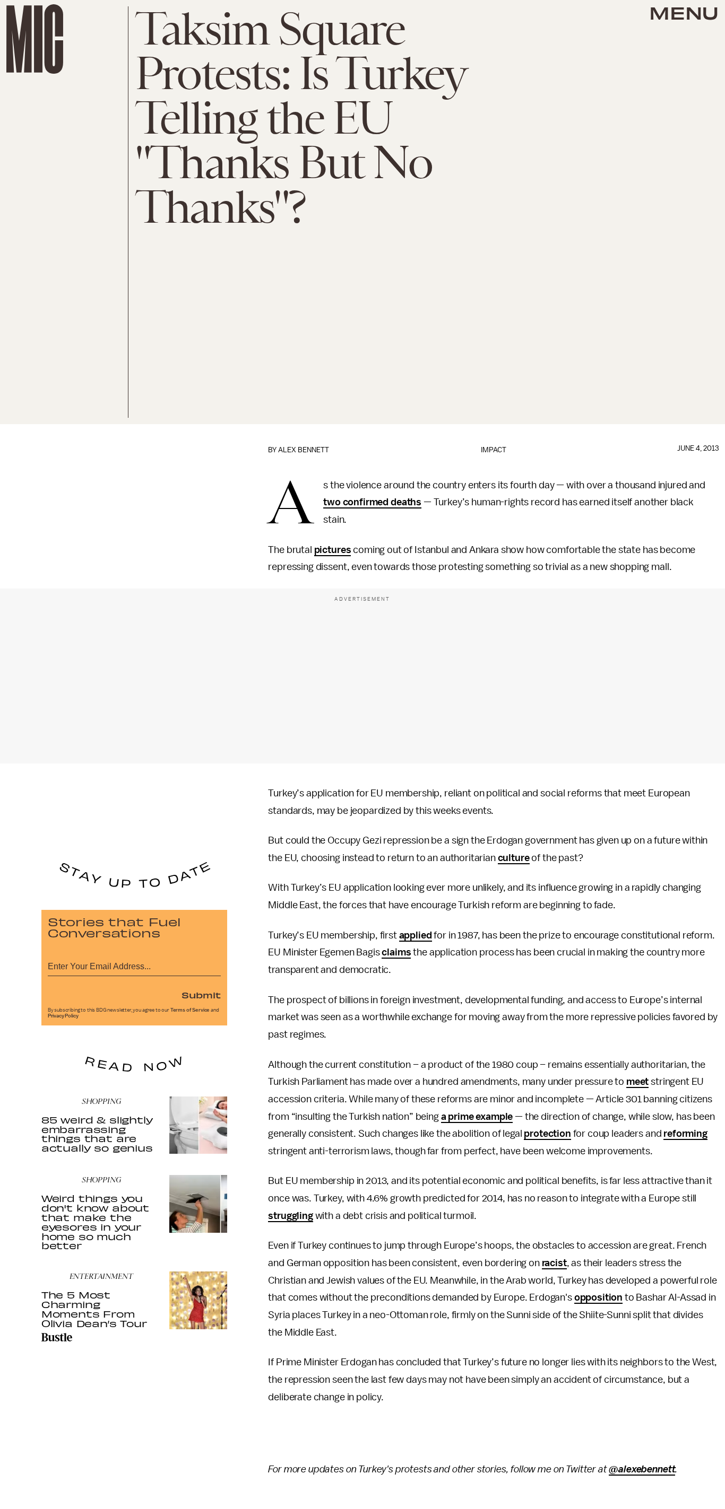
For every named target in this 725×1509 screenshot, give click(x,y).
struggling (290, 1215)
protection (547, 1133)
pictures (332, 550)
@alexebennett (642, 1469)
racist (554, 1263)
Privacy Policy (63, 1016)
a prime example (477, 1116)
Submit (201, 994)
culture (514, 858)
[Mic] (34, 39)
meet (637, 1081)
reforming (685, 1133)
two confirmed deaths (372, 502)
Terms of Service (190, 1010)
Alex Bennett (303, 450)
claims (396, 952)
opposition (598, 1297)
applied (415, 935)
